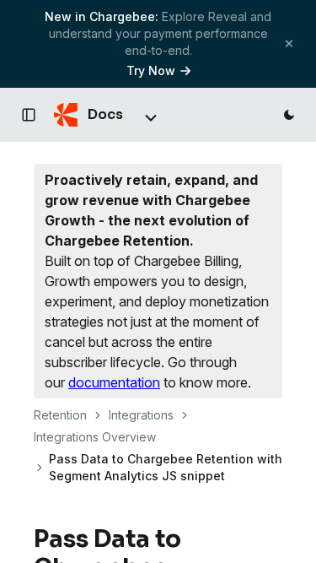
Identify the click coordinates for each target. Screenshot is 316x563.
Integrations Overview (95, 437)
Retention (60, 415)
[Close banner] (289, 43)
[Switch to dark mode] (289, 114)
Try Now (150, 70)
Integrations (141, 415)
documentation (114, 382)
